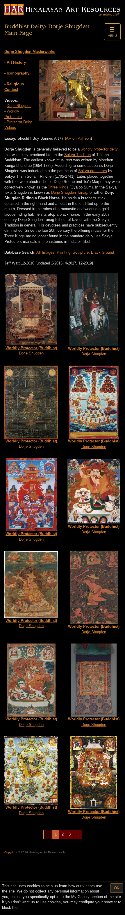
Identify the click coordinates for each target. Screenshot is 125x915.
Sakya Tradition (77, 155)
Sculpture (81, 252)
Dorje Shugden (19, 105)
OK (116, 888)
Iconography (18, 73)
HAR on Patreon (77, 138)
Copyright (10, 852)
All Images (45, 252)
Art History (16, 62)
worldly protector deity (99, 149)
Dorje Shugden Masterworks (29, 51)
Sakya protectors (92, 171)
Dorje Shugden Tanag (69, 192)
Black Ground (102, 252)
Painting (63, 252)
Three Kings (58, 187)
